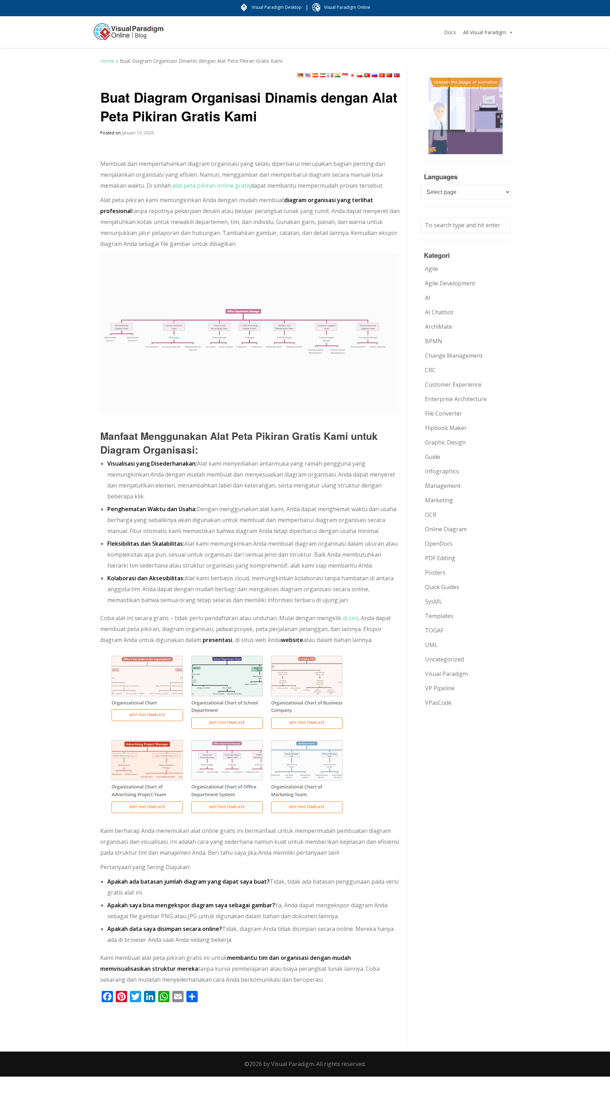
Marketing (439, 500)
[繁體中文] (397, 75)
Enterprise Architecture (456, 399)
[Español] (315, 75)
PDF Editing (440, 558)
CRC (430, 370)
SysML (433, 601)
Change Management (454, 355)
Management (443, 486)
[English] (308, 75)
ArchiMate (438, 327)
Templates (439, 616)
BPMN (433, 341)
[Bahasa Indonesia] (345, 75)
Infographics (442, 471)
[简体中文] (389, 75)
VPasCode (438, 703)
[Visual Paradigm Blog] (128, 35)
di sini (350, 618)
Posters (435, 572)
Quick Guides (442, 587)
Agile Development (450, 283)
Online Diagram (446, 529)
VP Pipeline (440, 688)
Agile (431, 269)
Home (107, 60)
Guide (432, 457)
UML (431, 645)
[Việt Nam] (382, 75)
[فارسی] (322, 75)
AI (427, 298)
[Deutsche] (300, 75)
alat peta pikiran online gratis (211, 185)
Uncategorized (444, 659)
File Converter (443, 413)
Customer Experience (453, 384)
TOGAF (434, 630)
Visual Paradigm (446, 674)
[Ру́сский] (374, 75)
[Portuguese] (367, 75)
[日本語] (352, 75)
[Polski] (360, 75)
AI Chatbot (439, 312)
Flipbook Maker (446, 428)
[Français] (330, 75)
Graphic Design (445, 442)
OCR (430, 515)
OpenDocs (439, 543)
